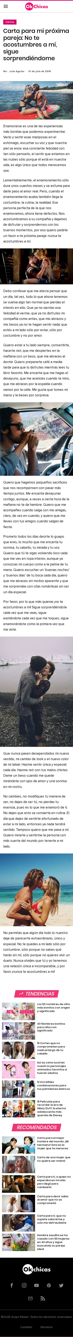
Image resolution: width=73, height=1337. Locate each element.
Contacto (26, 1327)
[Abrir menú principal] (5, 6)
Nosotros (47, 1327)
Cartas (9, 22)
